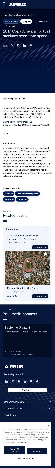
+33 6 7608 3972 (14, 351)
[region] (26, 444)
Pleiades (9, 193)
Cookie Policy (23, 442)
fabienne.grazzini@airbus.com (20, 354)
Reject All (37, 451)
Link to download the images (16, 122)
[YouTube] (31, 381)
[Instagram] (25, 381)
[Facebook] (18, 381)
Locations (22, 199)
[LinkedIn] (6, 381)
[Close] (48, 426)
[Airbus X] (12, 45)
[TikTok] (37, 381)
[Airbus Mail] (30, 45)
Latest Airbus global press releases (19, 15)
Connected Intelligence (27, 193)
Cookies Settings (26, 458)
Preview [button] (10, 296)
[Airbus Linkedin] (24, 45)
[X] (12, 381)
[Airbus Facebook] (18, 45)
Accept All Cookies (14, 450)
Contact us (27, 390)
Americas (9, 199)
